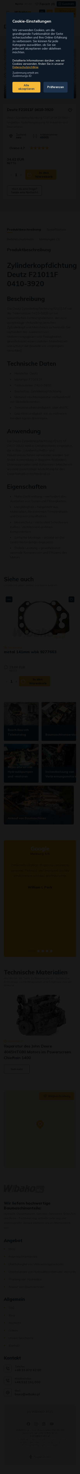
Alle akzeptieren (26, 87)
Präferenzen (55, 87)
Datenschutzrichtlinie (25, 67)
